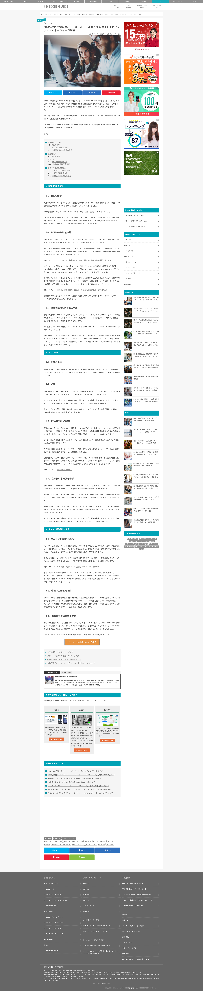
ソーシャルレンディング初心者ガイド (96, 946)
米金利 (48, 844)
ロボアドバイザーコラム (54, 895)
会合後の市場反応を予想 (61, 176)
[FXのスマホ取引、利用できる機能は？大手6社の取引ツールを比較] (128, 456)
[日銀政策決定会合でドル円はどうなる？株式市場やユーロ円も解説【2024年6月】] (128, 523)
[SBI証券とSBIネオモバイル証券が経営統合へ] (128, 380)
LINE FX (127, 245)
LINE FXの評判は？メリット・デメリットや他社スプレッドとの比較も (74, 771)
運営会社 (125, 937)
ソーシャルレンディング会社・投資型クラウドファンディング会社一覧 (100, 952)
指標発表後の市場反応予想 (62, 150)
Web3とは (87, 883)
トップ (8, 1)
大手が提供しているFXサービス (59, 652)
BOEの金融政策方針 (59, 148)
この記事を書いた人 (53, 672)
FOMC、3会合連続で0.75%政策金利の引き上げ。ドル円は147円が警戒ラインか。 (146, 400)
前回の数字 (55, 145)
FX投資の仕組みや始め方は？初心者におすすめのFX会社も (70, 782)
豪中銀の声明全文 (64, 470)
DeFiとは (86, 895)
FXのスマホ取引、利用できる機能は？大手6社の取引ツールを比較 (145, 453)
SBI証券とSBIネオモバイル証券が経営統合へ (145, 378)
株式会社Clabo (106, 983)
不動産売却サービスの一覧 (133, 906)
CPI (53, 159)
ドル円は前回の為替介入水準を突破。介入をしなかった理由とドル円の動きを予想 (146, 344)
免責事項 (125, 954)
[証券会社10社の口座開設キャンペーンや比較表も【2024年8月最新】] (128, 444)
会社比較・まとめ (141, 6)
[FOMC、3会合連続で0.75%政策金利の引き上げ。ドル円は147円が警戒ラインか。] (128, 403)
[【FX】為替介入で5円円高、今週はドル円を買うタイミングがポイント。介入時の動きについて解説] (128, 312)
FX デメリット (153, 544)
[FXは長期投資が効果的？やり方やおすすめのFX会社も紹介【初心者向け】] (128, 478)
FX (160, 1)
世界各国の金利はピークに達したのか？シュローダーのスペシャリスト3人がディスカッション (146, 298)
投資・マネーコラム (69, 838)
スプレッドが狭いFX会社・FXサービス (62, 656)
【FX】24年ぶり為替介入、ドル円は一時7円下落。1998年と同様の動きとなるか (145, 389)
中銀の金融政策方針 (60, 173)
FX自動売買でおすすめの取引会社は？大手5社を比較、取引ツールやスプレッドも (145, 487)
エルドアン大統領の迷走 (61, 171)
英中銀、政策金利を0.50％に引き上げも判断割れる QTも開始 (81, 290)
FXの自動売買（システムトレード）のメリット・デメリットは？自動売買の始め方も (80, 775)
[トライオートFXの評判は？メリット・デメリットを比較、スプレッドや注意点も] (128, 433)
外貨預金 (102, 844)
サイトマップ (127, 942)
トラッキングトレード (132, 273)
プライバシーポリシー (130, 948)
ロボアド (42, 1)
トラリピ (127, 279)
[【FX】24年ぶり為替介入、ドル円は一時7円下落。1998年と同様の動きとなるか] (128, 391)
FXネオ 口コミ (152, 539)
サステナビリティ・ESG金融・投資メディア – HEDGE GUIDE (131, 988)
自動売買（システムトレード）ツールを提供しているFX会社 (70, 663)
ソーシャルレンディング (54, 928)
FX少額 (156, 546)
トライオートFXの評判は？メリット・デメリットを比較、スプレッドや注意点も (146, 431)
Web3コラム (49, 889)
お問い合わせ (127, 920)
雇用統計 (88, 841)
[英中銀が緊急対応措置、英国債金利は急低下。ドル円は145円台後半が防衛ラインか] (128, 369)
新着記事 (57, 838)
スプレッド (112, 841)
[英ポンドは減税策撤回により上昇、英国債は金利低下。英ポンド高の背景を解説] (128, 323)
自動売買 (151, 541)
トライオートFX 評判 (132, 544)
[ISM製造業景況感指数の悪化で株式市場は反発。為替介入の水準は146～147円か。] (128, 357)
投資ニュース (48, 911)
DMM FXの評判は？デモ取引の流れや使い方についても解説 (145, 510)
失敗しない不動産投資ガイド (132, 883)
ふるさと (93, 1)
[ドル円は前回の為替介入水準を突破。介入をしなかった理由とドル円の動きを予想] (128, 346)
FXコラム (129, 6)
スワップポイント (79, 844)
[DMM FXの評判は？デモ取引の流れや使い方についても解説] (128, 512)
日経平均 (55, 844)
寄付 (194, 1)
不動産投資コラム (51, 906)
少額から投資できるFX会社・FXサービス (63, 660)
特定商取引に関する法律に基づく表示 (135, 959)
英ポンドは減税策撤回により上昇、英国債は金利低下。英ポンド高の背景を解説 (146, 321)
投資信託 (127, 1)
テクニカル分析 (78, 841)
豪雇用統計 (52, 154)
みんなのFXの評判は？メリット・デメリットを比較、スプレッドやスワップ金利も (79, 793)
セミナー (47, 945)
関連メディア (156, 6)
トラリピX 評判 (143, 544)
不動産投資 (76, 1)
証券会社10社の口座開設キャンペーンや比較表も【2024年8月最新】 (146, 442)
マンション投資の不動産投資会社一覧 (137, 895)
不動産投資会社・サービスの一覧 (134, 889)
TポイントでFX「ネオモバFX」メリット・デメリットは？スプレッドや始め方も (78, 789)
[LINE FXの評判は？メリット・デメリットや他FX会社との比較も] (128, 422)
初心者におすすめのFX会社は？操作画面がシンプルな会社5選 (146, 464)
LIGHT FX (127, 284)
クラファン (59, 1)
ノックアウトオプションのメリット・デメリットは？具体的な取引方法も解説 (77, 786)
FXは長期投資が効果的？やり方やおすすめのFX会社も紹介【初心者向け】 (146, 476)
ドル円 (97, 841)
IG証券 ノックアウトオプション (138, 541)
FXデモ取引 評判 (129, 546)
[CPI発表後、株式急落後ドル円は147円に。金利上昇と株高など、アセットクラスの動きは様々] (128, 335)
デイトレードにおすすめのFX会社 (81, 642)
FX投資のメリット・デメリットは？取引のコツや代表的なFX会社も (74, 778)
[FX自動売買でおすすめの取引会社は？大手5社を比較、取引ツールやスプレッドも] (128, 489)
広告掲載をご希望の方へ (131, 931)
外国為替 (59, 841)
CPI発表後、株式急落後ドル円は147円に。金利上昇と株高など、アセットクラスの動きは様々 (146, 332)
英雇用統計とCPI (54, 142)
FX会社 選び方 (149, 546)
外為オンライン (129, 256)
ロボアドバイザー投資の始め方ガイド (96, 926)
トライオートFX (130, 262)
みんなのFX (128, 251)
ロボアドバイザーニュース (54, 923)
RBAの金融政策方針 (59, 162)
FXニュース (117, 6)
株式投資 (143, 1)
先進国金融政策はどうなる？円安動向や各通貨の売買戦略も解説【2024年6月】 (146, 498)
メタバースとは (88, 906)
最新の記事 (67, 672)
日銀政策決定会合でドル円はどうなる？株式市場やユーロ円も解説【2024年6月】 (146, 521)
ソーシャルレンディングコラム (56, 900)
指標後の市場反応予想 (61, 164)
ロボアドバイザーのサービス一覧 (95, 931)
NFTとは (86, 889)
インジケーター (92, 844)
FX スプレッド (139, 546)
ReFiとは (86, 900)
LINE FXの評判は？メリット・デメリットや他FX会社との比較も (145, 419)
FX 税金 (141, 549)
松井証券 (127, 240)
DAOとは (86, 911)
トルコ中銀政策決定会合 (57, 168)
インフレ (110, 844)
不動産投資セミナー (52, 951)
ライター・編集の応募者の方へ (133, 926)
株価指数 (68, 841)
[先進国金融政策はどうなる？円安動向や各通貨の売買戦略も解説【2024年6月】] (128, 501)
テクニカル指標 (66, 844)
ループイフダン (129, 268)
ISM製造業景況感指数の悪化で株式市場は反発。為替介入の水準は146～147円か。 (145, 355)
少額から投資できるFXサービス (135, 221)
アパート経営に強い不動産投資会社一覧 (138, 900)
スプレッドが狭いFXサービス (134, 227)
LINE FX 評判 (142, 539)
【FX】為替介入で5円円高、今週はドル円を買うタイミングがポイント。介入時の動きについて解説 (145, 310)
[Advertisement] (62, 814)
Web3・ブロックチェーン (54, 917)
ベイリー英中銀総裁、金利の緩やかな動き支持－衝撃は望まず (86, 260)
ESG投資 (110, 1)
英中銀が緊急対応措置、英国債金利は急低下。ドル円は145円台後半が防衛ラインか (146, 366)
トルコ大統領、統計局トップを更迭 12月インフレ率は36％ (77, 567)
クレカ (177, 1)
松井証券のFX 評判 (132, 539)
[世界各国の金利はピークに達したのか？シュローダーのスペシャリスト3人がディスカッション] (128, 301)
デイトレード (49, 841)
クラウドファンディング (54, 934)
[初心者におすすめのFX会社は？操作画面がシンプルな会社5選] (128, 467)
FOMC (104, 841)
